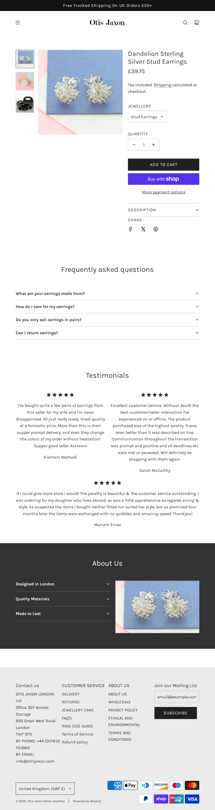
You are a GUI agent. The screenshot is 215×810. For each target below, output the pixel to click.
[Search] (185, 22)
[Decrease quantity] (134, 144)
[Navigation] (17, 22)
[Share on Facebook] (130, 230)
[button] (42, 92)
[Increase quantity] (153, 144)
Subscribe (176, 712)
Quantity (138, 133)
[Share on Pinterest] (156, 230)
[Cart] (196, 22)
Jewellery (139, 106)
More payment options (163, 192)
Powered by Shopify (87, 801)
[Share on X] (143, 230)
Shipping (163, 84)
